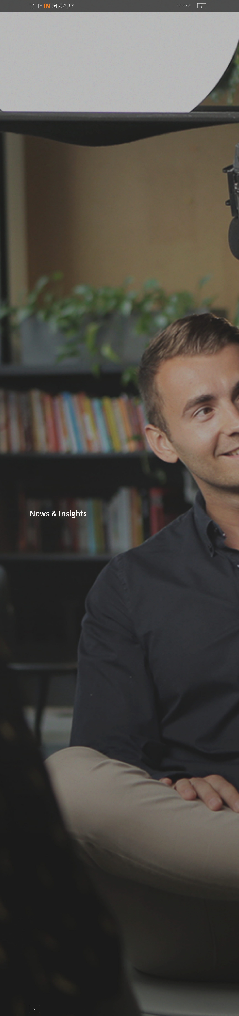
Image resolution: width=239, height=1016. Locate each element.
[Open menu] (201, 6)
